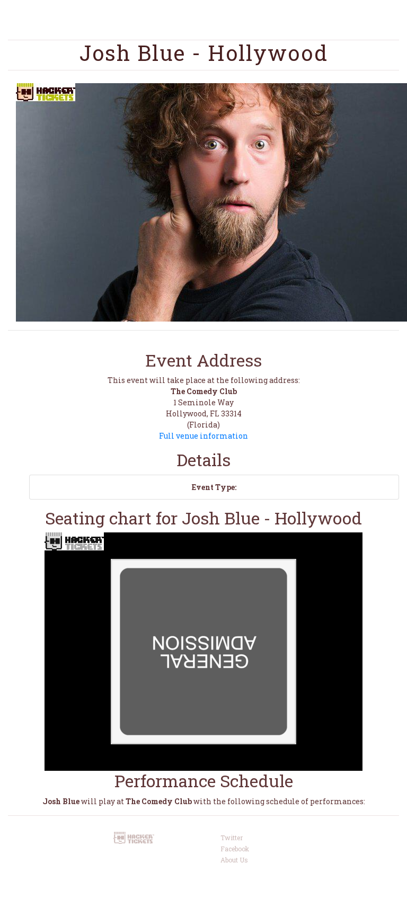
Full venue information (203, 436)
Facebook (234, 848)
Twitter (231, 837)
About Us (234, 860)
